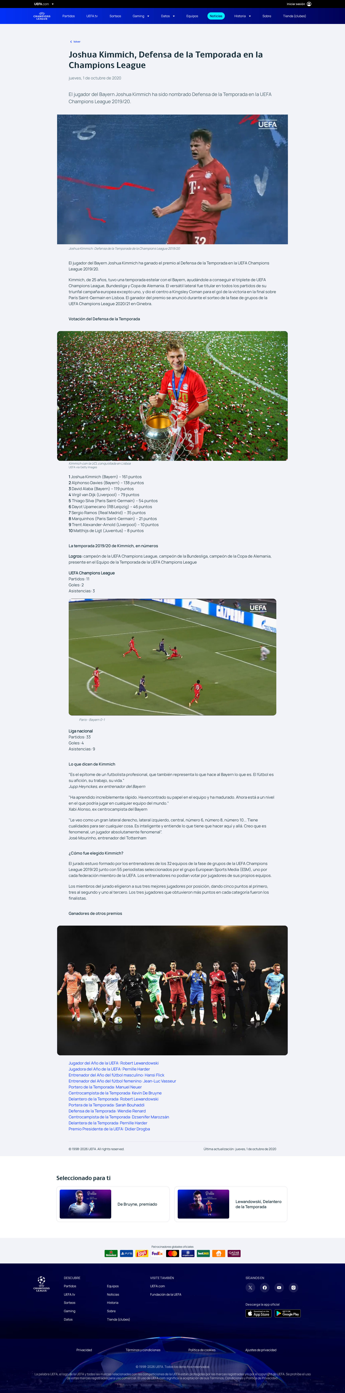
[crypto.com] (187, 1253)
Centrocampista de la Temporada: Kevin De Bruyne (115, 1093)
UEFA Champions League (42, 16)
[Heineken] (111, 1253)
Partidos (70, 1286)
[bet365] (203, 1253)
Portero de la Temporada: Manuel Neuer (105, 1087)
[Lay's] (141, 1253)
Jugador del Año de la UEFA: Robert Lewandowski (114, 1063)
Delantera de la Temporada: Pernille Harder (108, 1123)
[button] (141, 16)
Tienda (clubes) (118, 1319)
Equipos (113, 1286)
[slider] (172, 233)
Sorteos (69, 1302)
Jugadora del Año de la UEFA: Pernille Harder (109, 1069)
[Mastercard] (172, 1253)
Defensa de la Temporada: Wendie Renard (107, 1111)
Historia (112, 1302)
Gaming (69, 1311)
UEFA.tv (69, 1294)
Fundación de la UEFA (165, 1294)
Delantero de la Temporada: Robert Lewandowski (114, 1099)
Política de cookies (201, 1350)
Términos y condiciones (143, 1350)
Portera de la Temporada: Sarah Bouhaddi (107, 1105)
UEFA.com (157, 1286)
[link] (68, 16)
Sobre (111, 1311)
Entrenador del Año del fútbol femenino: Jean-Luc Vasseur (122, 1081)
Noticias (113, 1294)
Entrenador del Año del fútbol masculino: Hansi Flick (116, 1075)
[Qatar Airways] (234, 1253)
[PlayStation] (126, 1253)
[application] (172, 179)
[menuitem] (69, 16)
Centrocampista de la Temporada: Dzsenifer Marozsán (119, 1117)
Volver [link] (76, 41)
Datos (68, 1319)
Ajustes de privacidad (260, 1350)
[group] (81, 239)
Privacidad (84, 1350)
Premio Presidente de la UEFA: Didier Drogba (109, 1129)
